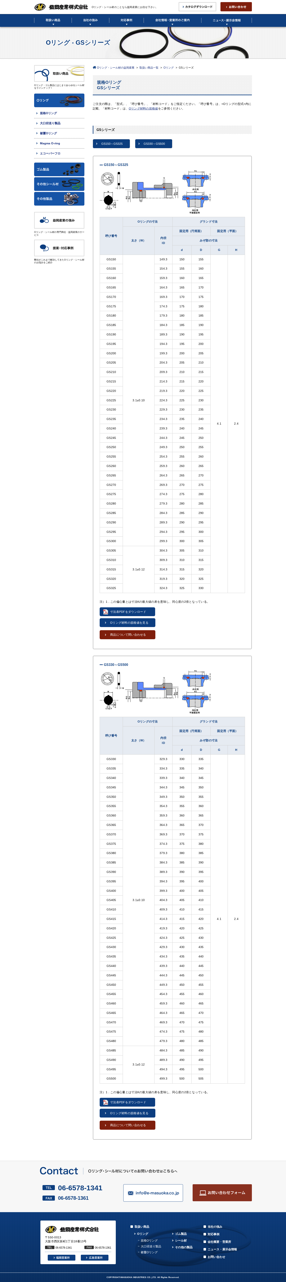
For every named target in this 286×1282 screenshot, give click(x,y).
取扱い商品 (142, 1226)
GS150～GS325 (112, 143)
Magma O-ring (50, 143)
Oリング (169, 67)
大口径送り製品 (50, 123)
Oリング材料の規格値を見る (129, 622)
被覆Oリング (48, 133)
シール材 (181, 1240)
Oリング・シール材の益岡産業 (115, 67)
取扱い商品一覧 (148, 67)
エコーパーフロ (50, 153)
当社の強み (215, 1226)
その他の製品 (184, 1247)
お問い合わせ (216, 1256)
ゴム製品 (181, 1233)
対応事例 (213, 1234)
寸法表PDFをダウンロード (128, 611)
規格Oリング (48, 113)
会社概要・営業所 (219, 1241)
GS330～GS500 (154, 143)
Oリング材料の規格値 (143, 108)
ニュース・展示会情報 (222, 1249)
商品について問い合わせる (128, 634)
